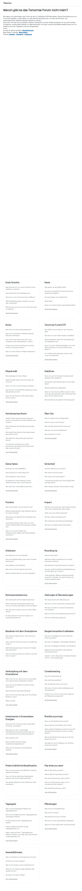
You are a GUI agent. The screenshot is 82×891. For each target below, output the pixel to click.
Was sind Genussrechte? (53, 680)
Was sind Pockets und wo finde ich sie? (19, 507)
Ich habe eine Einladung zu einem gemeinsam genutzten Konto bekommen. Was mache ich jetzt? (20, 446)
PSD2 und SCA (10, 701)
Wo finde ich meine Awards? (15, 861)
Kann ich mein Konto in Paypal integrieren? (20, 351)
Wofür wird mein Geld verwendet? (56, 513)
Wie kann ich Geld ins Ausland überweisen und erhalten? (59, 609)
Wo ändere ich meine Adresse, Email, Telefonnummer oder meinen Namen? (19, 481)
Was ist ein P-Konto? (52, 813)
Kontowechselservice (16, 595)
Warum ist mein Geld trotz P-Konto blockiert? (60, 825)
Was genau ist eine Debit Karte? (55, 287)
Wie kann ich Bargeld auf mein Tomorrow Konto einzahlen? (59, 637)
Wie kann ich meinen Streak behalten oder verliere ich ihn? (20, 870)
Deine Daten (12, 464)
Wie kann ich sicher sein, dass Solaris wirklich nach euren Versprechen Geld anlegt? (60, 508)
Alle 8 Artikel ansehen (12, 402)
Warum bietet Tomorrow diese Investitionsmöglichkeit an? (16, 743)
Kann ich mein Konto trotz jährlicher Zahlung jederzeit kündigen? (21, 771)
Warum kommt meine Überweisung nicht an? (60, 614)
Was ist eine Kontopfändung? (55, 809)
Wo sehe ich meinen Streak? (15, 875)
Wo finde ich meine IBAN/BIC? (16, 469)
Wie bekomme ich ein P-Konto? (55, 817)
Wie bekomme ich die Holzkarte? (17, 555)
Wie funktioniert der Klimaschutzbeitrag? (59, 521)
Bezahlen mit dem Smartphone (21, 631)
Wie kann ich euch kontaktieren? (56, 430)
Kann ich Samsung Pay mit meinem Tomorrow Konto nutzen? (21, 655)
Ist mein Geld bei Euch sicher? (55, 469)
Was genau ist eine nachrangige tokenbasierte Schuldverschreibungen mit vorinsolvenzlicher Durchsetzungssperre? (20, 732)
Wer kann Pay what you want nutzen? (57, 778)
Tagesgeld (11, 804)
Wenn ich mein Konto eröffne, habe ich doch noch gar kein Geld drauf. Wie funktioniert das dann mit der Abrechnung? (60, 394)
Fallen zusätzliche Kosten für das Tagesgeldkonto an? (17, 828)
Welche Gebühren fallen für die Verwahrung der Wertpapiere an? (59, 340)
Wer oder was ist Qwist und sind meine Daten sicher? (21, 611)
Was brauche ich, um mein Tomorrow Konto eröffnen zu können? (21, 288)
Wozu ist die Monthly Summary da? (56, 721)
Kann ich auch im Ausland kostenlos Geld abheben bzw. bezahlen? (59, 377)
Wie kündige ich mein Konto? (16, 477)
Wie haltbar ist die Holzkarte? (15, 565)
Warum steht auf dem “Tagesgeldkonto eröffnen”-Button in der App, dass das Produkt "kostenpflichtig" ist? (21, 834)
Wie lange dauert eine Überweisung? (57, 600)
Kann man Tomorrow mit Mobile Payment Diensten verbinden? (20, 334)
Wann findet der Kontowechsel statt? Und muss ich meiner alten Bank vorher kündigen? (21, 605)
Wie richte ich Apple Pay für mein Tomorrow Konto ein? (21, 637)
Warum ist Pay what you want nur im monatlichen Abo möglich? (57, 783)
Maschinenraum (28, 30)
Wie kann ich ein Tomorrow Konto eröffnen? (20, 297)
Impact (48, 502)
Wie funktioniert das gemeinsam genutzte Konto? (20, 427)
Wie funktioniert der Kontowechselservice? (20, 600)
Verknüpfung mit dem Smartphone (16, 673)
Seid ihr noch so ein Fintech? (54, 422)
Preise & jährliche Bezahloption (21, 765)
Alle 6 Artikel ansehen (12, 754)
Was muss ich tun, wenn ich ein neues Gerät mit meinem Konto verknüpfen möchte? (21, 680)
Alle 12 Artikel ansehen (51, 490)
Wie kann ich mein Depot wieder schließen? (59, 335)
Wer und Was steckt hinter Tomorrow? (57, 426)
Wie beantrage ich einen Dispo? (16, 376)
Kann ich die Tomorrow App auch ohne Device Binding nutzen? (21, 696)
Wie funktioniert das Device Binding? (18, 691)
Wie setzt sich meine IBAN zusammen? (19, 486)
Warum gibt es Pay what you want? (56, 774)
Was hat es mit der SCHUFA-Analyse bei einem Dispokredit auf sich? (21, 391)
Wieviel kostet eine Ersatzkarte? (55, 388)
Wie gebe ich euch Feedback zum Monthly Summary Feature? (59, 744)
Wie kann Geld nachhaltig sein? (55, 517)
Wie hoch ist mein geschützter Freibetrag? (59, 821)
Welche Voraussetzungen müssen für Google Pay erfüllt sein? (21, 649)
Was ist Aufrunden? (51, 555)
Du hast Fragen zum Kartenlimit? (56, 297)
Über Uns (49, 413)
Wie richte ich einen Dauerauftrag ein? (19, 330)
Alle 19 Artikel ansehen (51, 700)
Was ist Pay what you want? (54, 770)
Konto (9, 324)
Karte (47, 282)
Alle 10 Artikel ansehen (12, 313)
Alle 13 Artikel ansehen (12, 539)
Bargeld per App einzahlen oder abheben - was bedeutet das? (59, 651)
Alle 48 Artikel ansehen (51, 359)
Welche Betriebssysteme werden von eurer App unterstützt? (20, 302)
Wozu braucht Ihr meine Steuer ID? (17, 473)
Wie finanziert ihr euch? (53, 434)
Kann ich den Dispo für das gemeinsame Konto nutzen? (20, 397)
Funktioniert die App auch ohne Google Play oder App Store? (60, 481)
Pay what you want (53, 765)
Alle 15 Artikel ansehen (51, 583)
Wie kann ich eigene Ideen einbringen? (58, 525)
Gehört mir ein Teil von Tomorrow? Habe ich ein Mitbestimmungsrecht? (59, 695)
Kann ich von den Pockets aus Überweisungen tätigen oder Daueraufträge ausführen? (20, 533)
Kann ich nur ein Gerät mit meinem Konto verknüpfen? (20, 686)
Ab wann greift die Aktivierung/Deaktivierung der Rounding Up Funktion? (60, 570)
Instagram (28, 34)
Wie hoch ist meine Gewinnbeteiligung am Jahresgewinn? (59, 689)
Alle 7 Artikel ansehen (12, 452)
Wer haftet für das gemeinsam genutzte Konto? (19, 439)
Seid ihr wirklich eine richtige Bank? (57, 418)
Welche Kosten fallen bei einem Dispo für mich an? (20, 381)
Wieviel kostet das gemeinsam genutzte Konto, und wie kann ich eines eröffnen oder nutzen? (21, 420)
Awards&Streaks (14, 852)
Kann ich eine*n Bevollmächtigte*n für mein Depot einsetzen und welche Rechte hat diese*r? (60, 347)
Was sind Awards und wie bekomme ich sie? (21, 857)
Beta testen (23, 32)
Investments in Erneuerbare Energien (19, 718)
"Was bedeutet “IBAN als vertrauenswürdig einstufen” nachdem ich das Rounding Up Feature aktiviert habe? (59, 577)
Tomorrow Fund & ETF (55, 324)
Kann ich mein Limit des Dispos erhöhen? (20, 386)
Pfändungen (50, 804)
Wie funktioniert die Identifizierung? (18, 293)
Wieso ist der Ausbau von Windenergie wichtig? (19, 749)
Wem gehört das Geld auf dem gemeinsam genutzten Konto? (20, 433)
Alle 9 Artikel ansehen (51, 438)
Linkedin (12, 34)
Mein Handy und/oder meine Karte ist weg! (59, 486)
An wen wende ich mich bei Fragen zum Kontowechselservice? (20, 617)
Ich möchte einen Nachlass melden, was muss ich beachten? (59, 354)
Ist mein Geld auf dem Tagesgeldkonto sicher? (19, 822)
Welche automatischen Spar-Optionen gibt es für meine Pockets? (21, 512)
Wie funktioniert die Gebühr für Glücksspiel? (60, 400)
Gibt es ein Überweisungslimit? (55, 618)
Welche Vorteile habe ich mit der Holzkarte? (20, 573)
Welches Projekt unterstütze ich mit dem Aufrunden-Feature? (59, 560)
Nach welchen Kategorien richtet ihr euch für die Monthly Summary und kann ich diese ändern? (60, 731)
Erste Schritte (12, 282)
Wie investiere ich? (12, 738)
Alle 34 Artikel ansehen (12, 355)
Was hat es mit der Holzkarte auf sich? (19, 569)
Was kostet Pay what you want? (55, 788)
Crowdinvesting (52, 671)
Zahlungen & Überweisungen (58, 595)
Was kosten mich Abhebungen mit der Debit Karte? (60, 383)
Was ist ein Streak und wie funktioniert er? (20, 865)
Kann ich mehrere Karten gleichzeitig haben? (60, 305)
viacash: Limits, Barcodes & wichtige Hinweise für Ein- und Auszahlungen (60, 657)
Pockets (10, 502)
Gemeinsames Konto (16, 413)
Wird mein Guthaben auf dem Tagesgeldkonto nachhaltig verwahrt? (21, 816)
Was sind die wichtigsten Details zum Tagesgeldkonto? (19, 810)
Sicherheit (49, 464)
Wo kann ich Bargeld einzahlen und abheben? (60, 646)
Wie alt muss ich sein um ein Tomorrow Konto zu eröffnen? (21, 308)
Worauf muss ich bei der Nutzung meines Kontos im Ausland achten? (20, 346)
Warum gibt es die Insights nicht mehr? (58, 725)
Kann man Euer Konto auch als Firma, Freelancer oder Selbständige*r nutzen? (19, 340)
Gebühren (49, 371)
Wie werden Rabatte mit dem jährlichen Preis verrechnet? (21, 783)
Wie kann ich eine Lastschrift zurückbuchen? (60, 604)
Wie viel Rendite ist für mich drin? (56, 684)
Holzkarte (10, 550)
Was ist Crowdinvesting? (53, 676)
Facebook (19, 34)
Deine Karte (48, 301)
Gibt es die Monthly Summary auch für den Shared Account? (59, 738)
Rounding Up (50, 550)
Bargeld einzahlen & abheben (59, 631)
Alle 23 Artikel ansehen (51, 309)
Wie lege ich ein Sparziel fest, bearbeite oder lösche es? (21, 518)
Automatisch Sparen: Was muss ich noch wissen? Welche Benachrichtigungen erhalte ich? (21, 525)
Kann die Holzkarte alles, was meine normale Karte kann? (21, 560)
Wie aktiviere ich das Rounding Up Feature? (59, 565)
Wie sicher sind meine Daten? (55, 477)
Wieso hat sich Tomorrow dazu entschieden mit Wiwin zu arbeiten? (21, 725)
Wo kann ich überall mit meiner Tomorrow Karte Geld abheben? (59, 292)
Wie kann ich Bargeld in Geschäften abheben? (60, 642)
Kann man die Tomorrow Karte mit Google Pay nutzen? (21, 643)
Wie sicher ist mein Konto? (54, 473)
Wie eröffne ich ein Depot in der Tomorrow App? (59, 331)
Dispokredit (11, 371)
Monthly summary (53, 716)
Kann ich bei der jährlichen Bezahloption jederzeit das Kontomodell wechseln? (20, 777)
